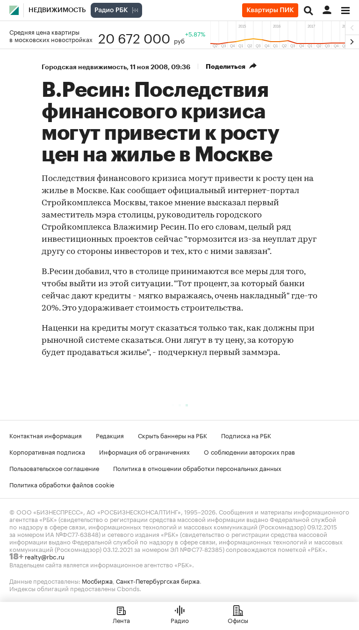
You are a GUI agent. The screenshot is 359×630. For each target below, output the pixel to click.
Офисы (238, 619)
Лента (121, 619)
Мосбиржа (97, 580)
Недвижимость (57, 10)
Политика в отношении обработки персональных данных (197, 467)
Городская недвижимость (84, 67)
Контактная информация (45, 435)
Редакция (110, 435)
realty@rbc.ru (45, 556)
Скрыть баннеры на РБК (172, 435)
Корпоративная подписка (47, 451)
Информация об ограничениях (144, 451)
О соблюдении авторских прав (249, 451)
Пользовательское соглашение (54, 467)
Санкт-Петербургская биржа (158, 580)
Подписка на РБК (246, 435)
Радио (180, 619)
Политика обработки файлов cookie (62, 484)
